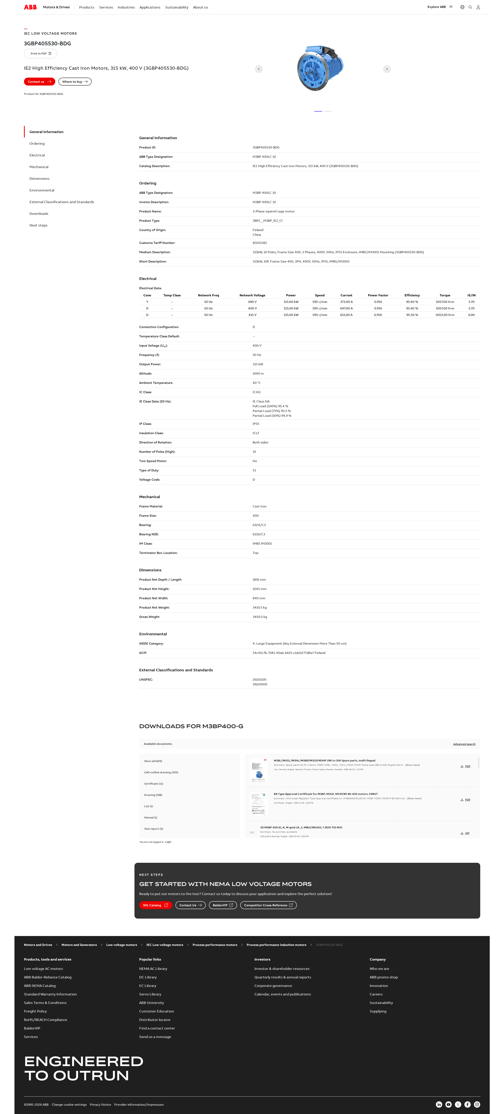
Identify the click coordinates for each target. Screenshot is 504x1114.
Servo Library (150, 994)
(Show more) (412, 764)
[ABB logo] (30, 7)
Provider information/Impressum (139, 1104)
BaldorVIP (220, 905)
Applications (150, 7)
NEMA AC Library (153, 968)
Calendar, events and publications (282, 994)
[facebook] (467, 1104)
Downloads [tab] (39, 213)
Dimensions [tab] (40, 178)
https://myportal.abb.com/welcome (478, 7)
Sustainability (176, 7)
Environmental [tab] (42, 190)
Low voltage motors (121, 945)
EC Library (147, 985)
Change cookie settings (69, 1104)
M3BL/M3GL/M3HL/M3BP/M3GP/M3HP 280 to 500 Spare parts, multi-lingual (324, 760)
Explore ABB (437, 7)
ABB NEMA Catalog (40, 985)
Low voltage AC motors (43, 968)
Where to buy (72, 82)
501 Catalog (152, 905)
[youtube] (448, 1104)
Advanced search (464, 744)
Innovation (379, 985)
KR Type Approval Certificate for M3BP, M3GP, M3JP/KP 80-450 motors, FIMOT (326, 794)
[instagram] (477, 1104)
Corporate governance (273, 985)
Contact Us (187, 905)
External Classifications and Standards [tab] (62, 202)
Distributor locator (155, 1019)
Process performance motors (215, 945)
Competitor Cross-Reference (265, 905)
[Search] (470, 7)
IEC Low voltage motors (165, 945)
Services (106, 7)
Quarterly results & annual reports (282, 977)
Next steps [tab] (39, 225)
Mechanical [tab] (39, 167)
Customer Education (156, 1011)
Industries (126, 7)
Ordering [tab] (37, 143)
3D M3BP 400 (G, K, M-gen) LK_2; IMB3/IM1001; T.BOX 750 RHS (301, 827)
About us (200, 7)
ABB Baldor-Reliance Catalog (47, 977)
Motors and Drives (38, 945)
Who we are (379, 968)
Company (378, 959)
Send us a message (155, 1036)
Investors (262, 959)
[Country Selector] (462, 7)
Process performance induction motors (276, 945)
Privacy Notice (100, 1104)
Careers (376, 994)
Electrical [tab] (37, 155)
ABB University (151, 1002)
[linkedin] (439, 1104)
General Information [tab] (47, 131)
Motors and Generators (79, 945)
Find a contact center (157, 1028)
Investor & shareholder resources (282, 968)
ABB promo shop (384, 977)
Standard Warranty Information (50, 994)
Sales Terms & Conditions (45, 1002)
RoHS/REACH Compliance (45, 1019)
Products (86, 7)
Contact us (36, 82)
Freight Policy (35, 1011)
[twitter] (458, 1104)
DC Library (148, 977)
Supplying (378, 1011)
